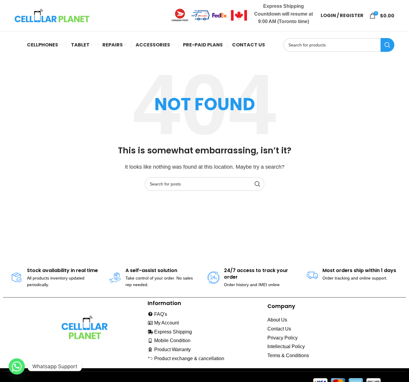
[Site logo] (52, 15)
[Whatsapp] (17, 366)
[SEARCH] (387, 45)
